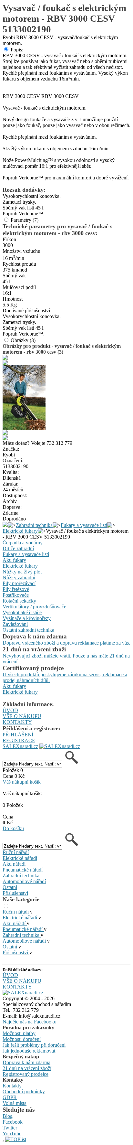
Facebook (13, 1122)
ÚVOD (10, 710)
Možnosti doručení (22, 1039)
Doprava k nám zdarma (26, 1062)
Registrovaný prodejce (25, 1074)
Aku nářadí (14, 864)
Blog (8, 1116)
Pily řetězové (16, 589)
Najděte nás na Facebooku (29, 1021)
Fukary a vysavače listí (84, 525)
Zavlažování (15, 624)
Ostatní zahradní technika (28, 630)
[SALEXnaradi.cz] (23, 992)
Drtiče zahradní (18, 548)
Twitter (10, 1127)
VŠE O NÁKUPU (22, 716)
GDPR (10, 1097)
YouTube (12, 1133)
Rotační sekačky (19, 601)
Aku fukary (14, 560)
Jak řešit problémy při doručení (34, 1045)
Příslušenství (15, 893)
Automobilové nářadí (24, 881)
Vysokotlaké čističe (22, 612)
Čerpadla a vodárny (23, 542)
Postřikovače (16, 595)
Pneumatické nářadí (23, 869)
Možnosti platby (19, 1033)
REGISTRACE (19, 740)
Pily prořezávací (19, 583)
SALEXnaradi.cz (20, 746)
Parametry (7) (24, 220)
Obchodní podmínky (24, 1091)
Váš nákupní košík (22, 782)
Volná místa (14, 1103)
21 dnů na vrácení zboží (27, 1068)
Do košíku (13, 828)
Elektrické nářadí (20, 858)
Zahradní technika (34, 525)
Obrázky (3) (23, 340)
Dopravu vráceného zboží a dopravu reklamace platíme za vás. (66, 643)
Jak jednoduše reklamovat (29, 1051)
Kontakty (12, 1085)
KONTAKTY (17, 722)
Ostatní (10, 887)
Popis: (17, 49)
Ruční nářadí (16, 852)
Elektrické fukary (20, 531)
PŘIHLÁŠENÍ (18, 734)
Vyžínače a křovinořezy (27, 618)
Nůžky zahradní (19, 577)
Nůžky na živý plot (22, 571)
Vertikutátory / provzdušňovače (34, 606)
